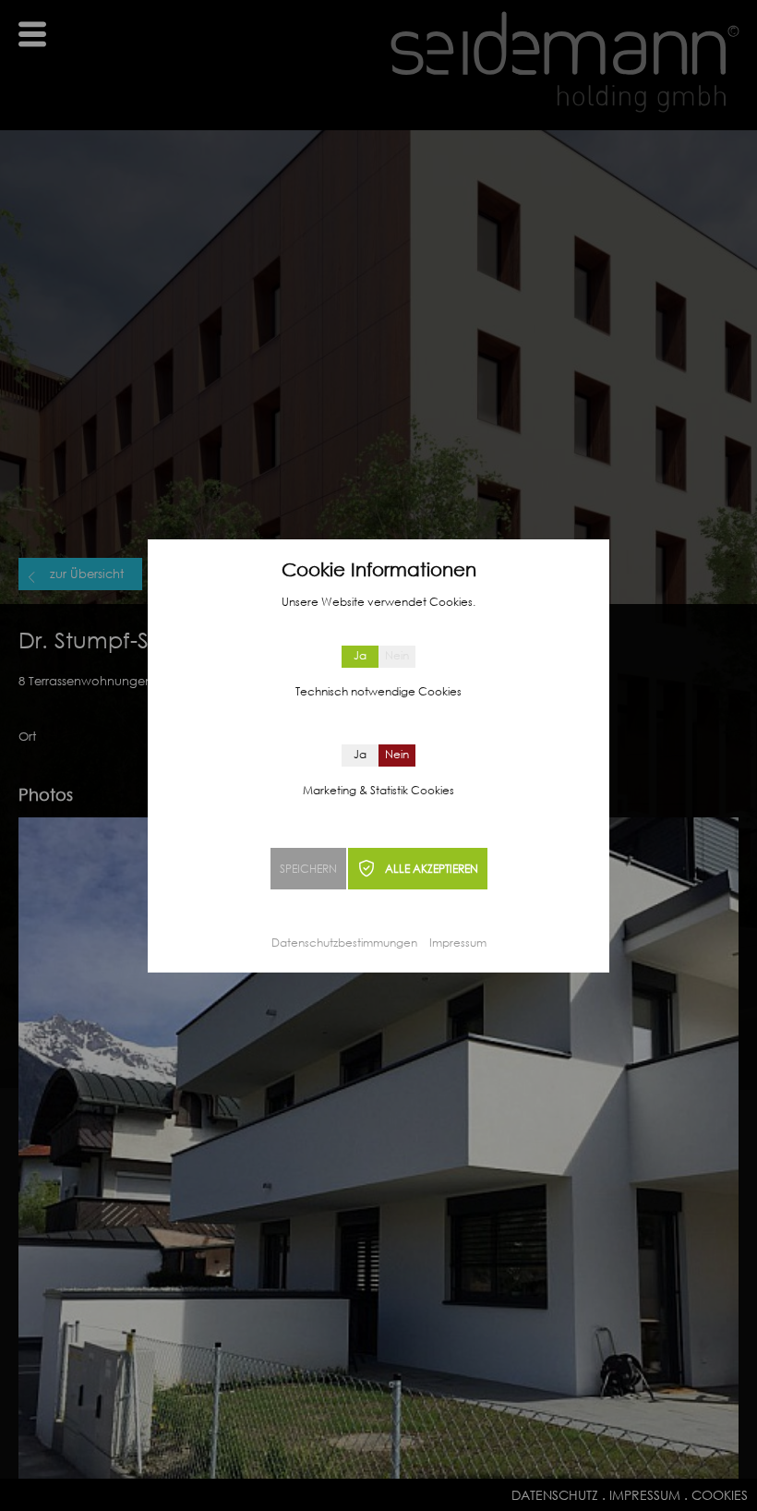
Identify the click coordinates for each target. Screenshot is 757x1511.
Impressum (458, 942)
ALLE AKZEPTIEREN (431, 868)
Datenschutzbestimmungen (344, 942)
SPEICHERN (308, 868)
